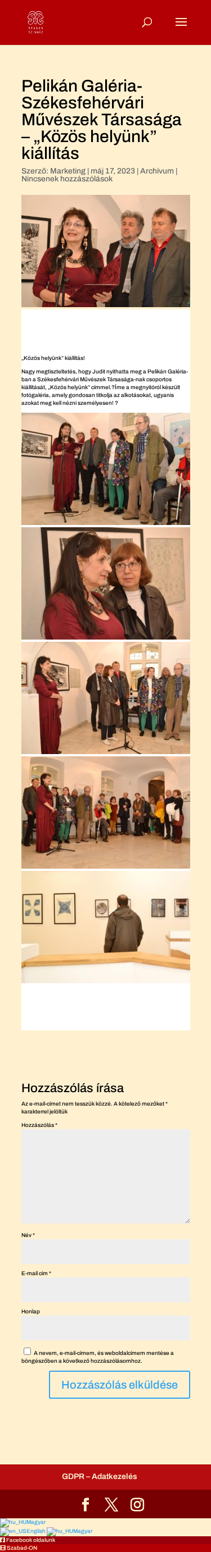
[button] (27, 1540)
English (36, 1531)
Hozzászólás (39, 1125)
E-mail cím (36, 1273)
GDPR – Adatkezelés (99, 1476)
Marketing (68, 171)
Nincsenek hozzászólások (67, 179)
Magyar (36, 1522)
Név (28, 1235)
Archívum (157, 171)
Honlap (30, 1311)
